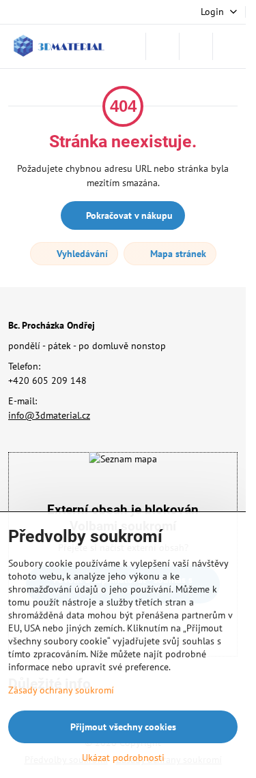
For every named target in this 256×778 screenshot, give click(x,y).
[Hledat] (162, 46)
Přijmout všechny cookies (123, 727)
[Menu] (229, 46)
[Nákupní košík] (196, 46)
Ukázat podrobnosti (123, 757)
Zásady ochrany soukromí (61, 690)
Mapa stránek (176, 254)
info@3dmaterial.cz (49, 415)
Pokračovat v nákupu (128, 215)
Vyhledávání (81, 254)
